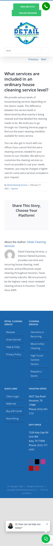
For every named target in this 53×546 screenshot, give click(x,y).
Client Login (12, 396)
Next (43, 59)
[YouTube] (37, 468)
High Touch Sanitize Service (37, 360)
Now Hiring (12, 418)
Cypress (14, 188)
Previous (33, 59)
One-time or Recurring (37, 334)
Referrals (11, 403)
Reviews (10, 332)
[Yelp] (31, 468)
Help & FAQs (13, 347)
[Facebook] (31, 461)
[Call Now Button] (46, 6)
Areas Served (13, 339)
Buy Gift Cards (14, 411)
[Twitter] (37, 461)
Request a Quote (36, 373)
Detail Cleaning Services (17, 185)
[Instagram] (43, 461)
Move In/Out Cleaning (37, 346)
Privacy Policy (13, 354)
